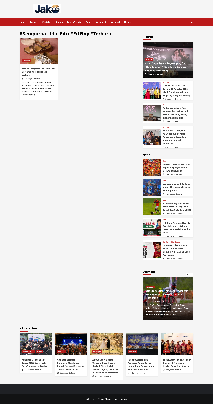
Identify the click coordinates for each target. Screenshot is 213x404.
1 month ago (170, 174)
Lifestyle (45, 22)
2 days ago (64, 373)
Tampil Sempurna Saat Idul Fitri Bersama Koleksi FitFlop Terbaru (38, 72)
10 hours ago (29, 370)
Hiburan (59, 22)
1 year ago (28, 79)
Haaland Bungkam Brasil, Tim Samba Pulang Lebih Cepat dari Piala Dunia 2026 (177, 206)
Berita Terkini (74, 22)
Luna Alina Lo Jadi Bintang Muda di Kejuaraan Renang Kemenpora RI (176, 187)
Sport (89, 22)
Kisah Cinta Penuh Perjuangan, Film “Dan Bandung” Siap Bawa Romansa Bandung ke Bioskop (166, 67)
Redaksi (36, 79)
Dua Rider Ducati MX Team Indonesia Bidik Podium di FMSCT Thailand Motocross (167, 294)
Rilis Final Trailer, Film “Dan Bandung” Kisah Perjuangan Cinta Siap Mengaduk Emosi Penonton (174, 137)
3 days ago (135, 373)
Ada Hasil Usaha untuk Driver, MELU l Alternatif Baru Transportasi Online (35, 363)
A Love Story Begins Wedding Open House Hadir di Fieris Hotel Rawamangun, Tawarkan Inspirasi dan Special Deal (105, 366)
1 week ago (152, 74)
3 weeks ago (170, 121)
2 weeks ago (170, 99)
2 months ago (170, 213)
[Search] (191, 22)
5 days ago (152, 301)
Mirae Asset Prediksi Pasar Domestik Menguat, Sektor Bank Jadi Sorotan (177, 363)
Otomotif (101, 22)
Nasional (115, 22)
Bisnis (33, 22)
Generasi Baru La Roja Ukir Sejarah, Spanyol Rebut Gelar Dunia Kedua (176, 167)
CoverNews (104, 399)
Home (23, 22)
